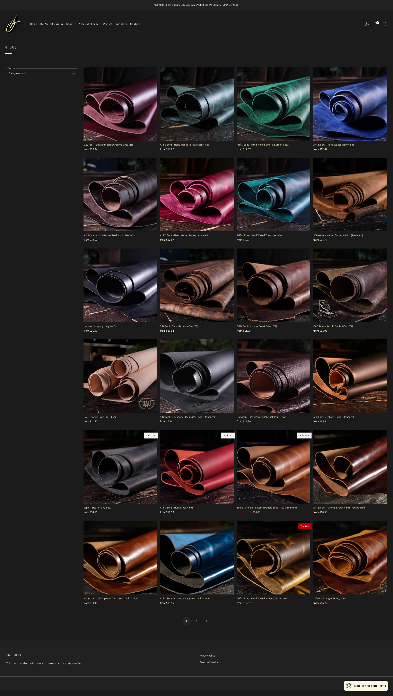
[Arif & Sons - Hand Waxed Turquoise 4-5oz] (273, 194)
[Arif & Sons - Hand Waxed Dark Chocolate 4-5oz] (120, 194)
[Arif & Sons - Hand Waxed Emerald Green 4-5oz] (273, 104)
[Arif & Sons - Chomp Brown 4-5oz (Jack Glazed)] (350, 467)
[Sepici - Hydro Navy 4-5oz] (120, 467)
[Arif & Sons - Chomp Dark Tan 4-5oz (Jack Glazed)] (120, 557)
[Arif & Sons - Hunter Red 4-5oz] (197, 467)
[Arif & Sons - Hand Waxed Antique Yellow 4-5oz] (273, 557)
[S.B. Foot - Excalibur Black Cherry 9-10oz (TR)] (120, 104)
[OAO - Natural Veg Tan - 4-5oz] (120, 376)
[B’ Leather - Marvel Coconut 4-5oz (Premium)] (350, 194)
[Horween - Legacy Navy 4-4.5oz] (120, 285)
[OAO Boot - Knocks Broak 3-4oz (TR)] (273, 285)
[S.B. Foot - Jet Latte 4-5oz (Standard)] (350, 376)
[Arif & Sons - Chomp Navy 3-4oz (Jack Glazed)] (197, 557)
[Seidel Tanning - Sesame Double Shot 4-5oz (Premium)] (273, 467)
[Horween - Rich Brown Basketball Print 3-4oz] (273, 376)
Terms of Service (209, 662)
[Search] (385, 24)
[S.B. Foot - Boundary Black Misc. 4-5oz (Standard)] (197, 376)
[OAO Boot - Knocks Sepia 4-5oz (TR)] (350, 285)
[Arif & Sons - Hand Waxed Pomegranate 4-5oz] (197, 194)
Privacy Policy (207, 656)
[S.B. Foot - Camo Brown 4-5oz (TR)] (197, 285)
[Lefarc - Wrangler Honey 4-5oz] (350, 557)
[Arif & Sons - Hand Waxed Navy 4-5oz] (350, 104)
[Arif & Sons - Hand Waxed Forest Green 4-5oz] (197, 104)
